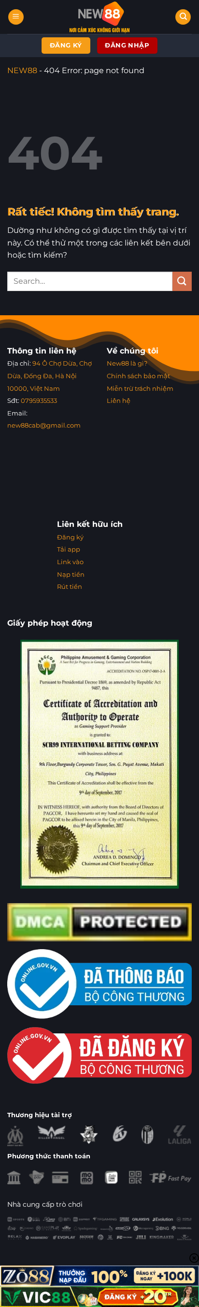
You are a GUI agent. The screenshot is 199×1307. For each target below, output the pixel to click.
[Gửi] (182, 281)
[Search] (183, 17)
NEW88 (22, 70)
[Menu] (16, 17)
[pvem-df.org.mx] (99, 16)
